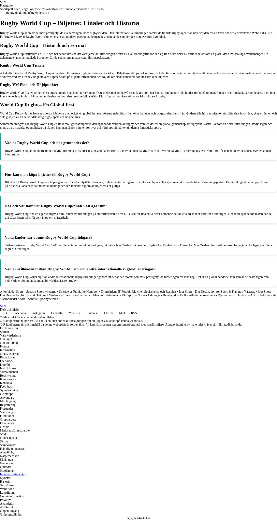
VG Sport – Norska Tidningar (141, 295)
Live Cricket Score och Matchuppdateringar (91, 295)
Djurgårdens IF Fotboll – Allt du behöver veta (247, 295)
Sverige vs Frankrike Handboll (78, 291)
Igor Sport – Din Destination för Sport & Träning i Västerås (217, 291)
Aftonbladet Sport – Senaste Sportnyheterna (28, 291)
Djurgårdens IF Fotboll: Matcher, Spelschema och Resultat (138, 291)
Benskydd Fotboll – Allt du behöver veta (189, 295)
